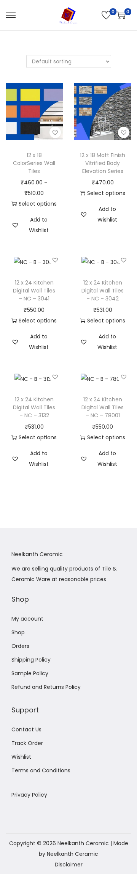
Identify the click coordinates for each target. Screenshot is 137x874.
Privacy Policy (29, 795)
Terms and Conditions (40, 770)
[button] (55, 132)
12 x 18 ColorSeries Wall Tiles (34, 163)
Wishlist (21, 757)
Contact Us (26, 729)
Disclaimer (69, 864)
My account (27, 618)
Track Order (27, 743)
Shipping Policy (31, 659)
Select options (38, 203)
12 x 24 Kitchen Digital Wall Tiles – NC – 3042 (102, 290)
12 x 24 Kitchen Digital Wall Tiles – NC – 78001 (102, 407)
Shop (18, 632)
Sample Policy (29, 673)
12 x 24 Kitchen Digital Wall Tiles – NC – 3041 (34, 290)
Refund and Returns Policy (46, 687)
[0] (106, 15)
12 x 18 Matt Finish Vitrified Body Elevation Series (102, 163)
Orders (20, 646)
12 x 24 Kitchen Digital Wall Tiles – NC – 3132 (34, 407)
